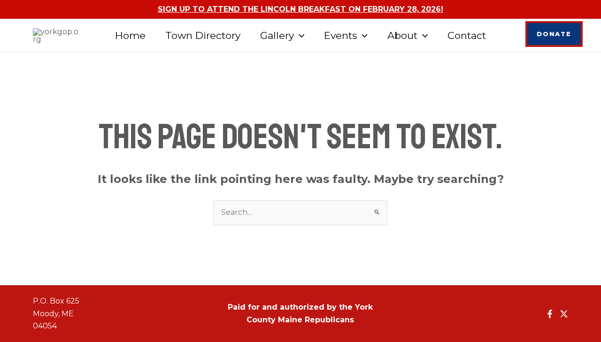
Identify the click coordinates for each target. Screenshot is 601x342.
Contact (466, 35)
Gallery (277, 35)
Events (340, 35)
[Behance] (564, 314)
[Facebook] (550, 314)
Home (130, 35)
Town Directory (202, 35)
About (402, 35)
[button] (299, 35)
